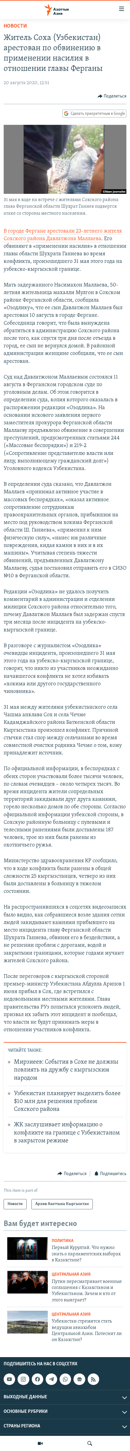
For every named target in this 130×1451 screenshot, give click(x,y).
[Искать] (90, 1443)
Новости (15, 26)
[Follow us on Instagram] (23, 1379)
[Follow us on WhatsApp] (65, 1379)
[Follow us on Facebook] (37, 1379)
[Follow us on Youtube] (9, 1379)
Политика (62, 1241)
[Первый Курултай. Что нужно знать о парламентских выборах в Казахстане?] (27, 1248)
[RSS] (93, 1379)
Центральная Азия (71, 1274)
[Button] (112, 96)
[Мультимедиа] (40, 1443)
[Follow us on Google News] (79, 1379)
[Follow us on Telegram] (51, 1379)
